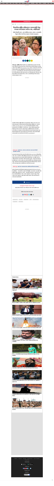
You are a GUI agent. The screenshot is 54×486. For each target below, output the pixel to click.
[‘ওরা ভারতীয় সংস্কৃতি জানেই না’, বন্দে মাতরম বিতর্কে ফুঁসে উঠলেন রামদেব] (27, 362)
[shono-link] (53, 1)
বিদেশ (16, 3)
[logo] (27, 1)
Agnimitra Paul (15, 199)
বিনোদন (23, 3)
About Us (15, 458)
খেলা (20, 3)
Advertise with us (29, 458)
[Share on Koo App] (32, 61)
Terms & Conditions (37, 458)
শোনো (3, 3)
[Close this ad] (52, 480)
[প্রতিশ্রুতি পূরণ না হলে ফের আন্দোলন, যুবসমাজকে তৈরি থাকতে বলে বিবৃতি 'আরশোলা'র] (27, 283)
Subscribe (24, 458)
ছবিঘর (37, 3)
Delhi (30, 199)
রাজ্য (10, 3)
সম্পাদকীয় (44, 3)
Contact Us (20, 458)
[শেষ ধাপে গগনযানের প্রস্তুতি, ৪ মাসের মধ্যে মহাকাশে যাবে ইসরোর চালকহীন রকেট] (27, 322)
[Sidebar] (1, 1)
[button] (23, 61)
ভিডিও (40, 3)
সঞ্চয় (48, 3)
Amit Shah (20, 199)
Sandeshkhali (15, 201)
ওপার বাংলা (27, 3)
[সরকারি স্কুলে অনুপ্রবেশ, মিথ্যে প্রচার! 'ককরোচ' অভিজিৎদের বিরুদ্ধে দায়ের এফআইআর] (27, 334)
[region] (27, 12)
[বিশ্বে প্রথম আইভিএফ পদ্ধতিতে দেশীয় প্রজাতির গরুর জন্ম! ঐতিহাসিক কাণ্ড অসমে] (27, 297)
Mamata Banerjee (35, 199)
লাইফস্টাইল (32, 3)
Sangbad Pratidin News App (27, 186)
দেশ (13, 3)
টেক (51, 3)
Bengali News (26, 199)
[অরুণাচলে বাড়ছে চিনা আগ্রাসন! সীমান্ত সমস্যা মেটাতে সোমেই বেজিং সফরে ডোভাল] (27, 309)
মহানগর (7, 3)
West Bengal (21, 201)
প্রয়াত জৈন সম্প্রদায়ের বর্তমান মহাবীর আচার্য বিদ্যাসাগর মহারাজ (28, 166)
